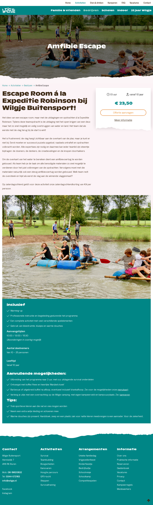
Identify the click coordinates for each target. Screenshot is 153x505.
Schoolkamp (85, 476)
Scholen (108, 10)
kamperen (125, 394)
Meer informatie (123, 120)
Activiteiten (80, 2)
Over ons (121, 455)
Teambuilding (46, 459)
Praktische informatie (127, 459)
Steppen (44, 480)
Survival (44, 455)
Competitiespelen (88, 480)
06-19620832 (15, 472)
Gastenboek (123, 468)
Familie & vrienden (65, 10)
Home (68, 2)
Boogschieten (47, 464)
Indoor (122, 10)
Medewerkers (124, 489)
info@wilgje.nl (9, 480)
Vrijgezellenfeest (87, 459)
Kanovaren (45, 468)
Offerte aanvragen (123, 112)
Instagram (7, 493)
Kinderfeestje (85, 464)
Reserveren (123, 464)
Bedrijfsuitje (85, 468)
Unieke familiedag (87, 455)
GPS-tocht (45, 476)
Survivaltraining (48, 484)
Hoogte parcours (49, 472)
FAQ (123, 2)
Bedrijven (91, 10)
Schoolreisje (85, 472)
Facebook (7, 489)
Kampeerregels (125, 484)
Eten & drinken (96, 2)
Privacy (120, 476)
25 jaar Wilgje (141, 10)
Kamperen (112, 2)
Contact (147, 2)
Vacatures (134, 2)
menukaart (123, 389)
